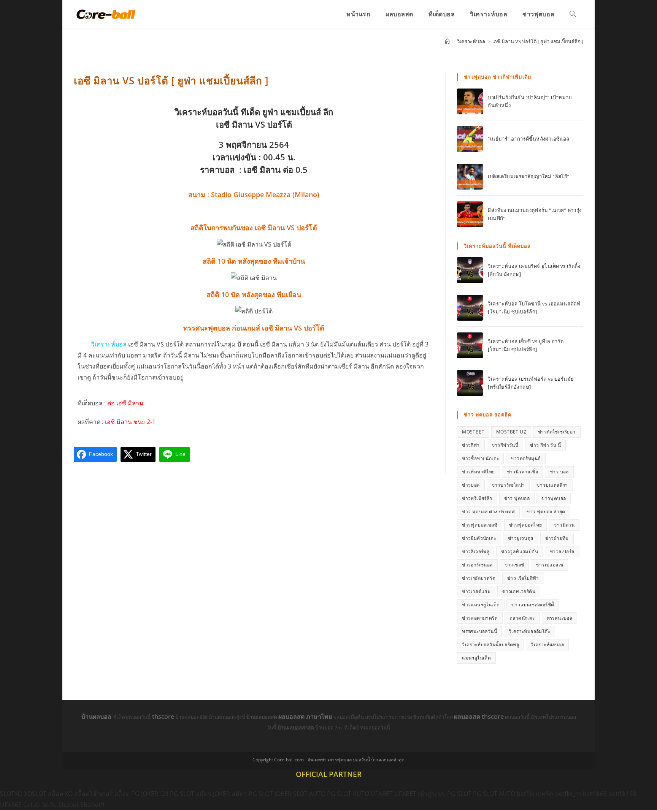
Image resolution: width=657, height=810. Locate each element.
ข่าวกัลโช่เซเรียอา (557, 432)
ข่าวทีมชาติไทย (478, 471)
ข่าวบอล (470, 485)
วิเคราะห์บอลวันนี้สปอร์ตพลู (490, 644)
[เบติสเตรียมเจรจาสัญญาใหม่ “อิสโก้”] (470, 177)
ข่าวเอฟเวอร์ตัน (518, 591)
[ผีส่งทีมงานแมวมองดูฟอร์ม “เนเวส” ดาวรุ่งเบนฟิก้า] (470, 214)
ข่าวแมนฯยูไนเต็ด (481, 604)
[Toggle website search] (572, 14)
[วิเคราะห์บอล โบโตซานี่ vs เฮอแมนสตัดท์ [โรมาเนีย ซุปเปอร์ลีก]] (470, 308)
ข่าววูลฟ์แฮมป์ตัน (519, 551)
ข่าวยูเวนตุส (520, 538)
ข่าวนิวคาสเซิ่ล (522, 471)
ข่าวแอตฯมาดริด (480, 618)
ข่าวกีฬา (470, 445)
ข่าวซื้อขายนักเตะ (480, 458)
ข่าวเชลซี (514, 565)
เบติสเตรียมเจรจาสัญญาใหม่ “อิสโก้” (528, 176)
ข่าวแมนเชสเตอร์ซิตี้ (532, 604)
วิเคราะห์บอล (109, 344)
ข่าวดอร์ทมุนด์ (526, 458)
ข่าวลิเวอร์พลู (475, 551)
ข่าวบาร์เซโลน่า (508, 485)
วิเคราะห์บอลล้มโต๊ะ (529, 631)
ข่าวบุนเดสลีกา (552, 485)
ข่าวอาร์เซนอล (477, 565)
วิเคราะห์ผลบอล (547, 644)
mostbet (473, 432)
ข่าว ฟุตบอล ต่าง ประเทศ (488, 511)
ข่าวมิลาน (564, 525)
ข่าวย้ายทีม (557, 538)
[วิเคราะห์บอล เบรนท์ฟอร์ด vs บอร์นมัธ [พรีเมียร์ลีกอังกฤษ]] (470, 383)
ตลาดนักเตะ (522, 618)
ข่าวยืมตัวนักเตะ (479, 538)
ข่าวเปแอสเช (549, 565)
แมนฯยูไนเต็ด (476, 658)
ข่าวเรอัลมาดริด (478, 578)
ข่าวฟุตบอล (553, 498)
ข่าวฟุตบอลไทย (525, 525)
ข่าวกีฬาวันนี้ (505, 445)
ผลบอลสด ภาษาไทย (305, 716)
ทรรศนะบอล (560, 618)
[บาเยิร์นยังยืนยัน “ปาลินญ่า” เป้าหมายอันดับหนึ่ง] (470, 101)
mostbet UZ (511, 432)
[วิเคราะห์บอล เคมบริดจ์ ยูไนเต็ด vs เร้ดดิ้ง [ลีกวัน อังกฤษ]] (470, 270)
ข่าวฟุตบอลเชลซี (479, 525)
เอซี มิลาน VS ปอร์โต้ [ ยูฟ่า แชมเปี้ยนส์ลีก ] (537, 41)
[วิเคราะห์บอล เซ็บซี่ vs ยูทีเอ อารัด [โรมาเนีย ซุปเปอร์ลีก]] (470, 345)
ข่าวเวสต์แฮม (476, 591)
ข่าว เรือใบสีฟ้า (523, 578)
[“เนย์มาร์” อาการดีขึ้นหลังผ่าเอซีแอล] (470, 139)
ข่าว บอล (559, 471)
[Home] (447, 41)
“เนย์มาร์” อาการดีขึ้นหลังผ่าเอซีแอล (528, 138)
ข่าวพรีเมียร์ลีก (477, 498)
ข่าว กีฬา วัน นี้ (545, 445)
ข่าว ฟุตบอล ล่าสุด (546, 511)
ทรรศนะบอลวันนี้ (479, 631)
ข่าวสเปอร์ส (562, 551)
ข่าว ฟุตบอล (517, 498)
